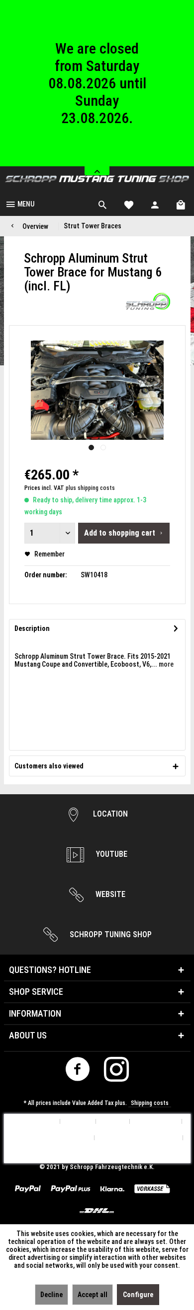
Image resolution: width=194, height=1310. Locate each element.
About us (78, 1121)
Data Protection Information (49, 1138)
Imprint (97, 1154)
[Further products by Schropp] (147, 301)
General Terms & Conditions (139, 1138)
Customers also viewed (49, 766)
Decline (51, 1295)
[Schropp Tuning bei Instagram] (116, 1072)
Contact (112, 1121)
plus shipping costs (90, 487)
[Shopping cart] (181, 203)
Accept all (92, 1295)
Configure (138, 1295)
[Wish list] (128, 203)
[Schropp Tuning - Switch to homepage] (97, 179)
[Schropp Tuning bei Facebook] (78, 1072)
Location (109, 814)
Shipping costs (150, 1103)
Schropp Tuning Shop (110, 934)
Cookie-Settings (32, 1121)
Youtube (110, 854)
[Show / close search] (102, 203)
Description (32, 628)
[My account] (155, 203)
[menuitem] (19, 203)
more (165, 664)
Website (109, 894)
